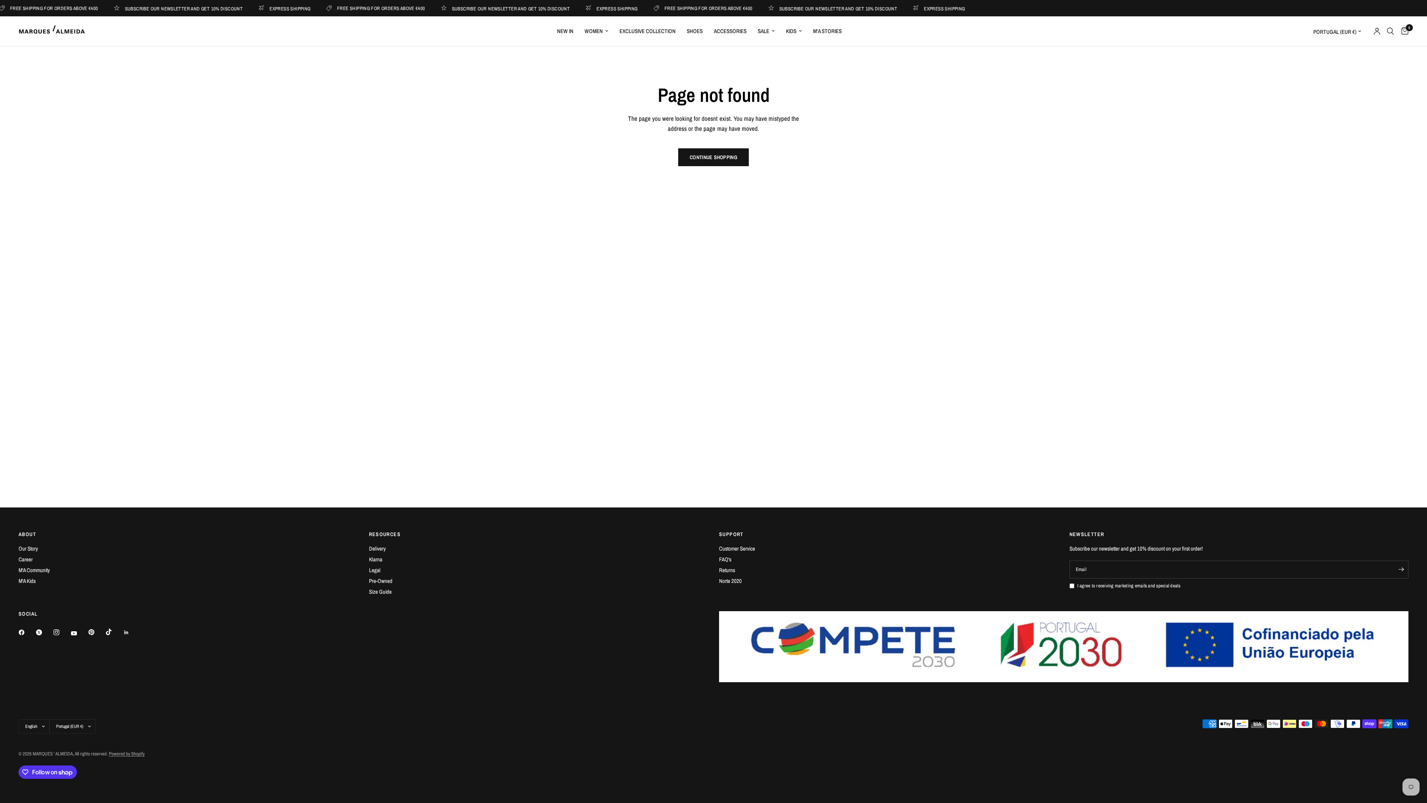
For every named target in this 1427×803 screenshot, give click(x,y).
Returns (727, 570)
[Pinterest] (96, 632)
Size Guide (380, 592)
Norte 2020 (730, 581)
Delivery (377, 548)
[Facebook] (27, 632)
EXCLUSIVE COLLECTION (647, 31)
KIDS (791, 31)
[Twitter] (44, 632)
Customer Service (737, 548)
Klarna (375, 559)
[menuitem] (565, 31)
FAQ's (725, 559)
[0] (1403, 31)
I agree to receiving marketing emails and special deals (1128, 586)
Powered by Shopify (127, 754)
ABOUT (27, 534)
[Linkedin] (131, 632)
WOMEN (594, 31)
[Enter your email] (1401, 569)
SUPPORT (731, 534)
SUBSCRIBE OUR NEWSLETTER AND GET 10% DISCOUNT (166, 8)
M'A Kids (27, 581)
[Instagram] (62, 632)
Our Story (28, 548)
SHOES (695, 31)
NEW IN (565, 31)
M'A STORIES (827, 31)
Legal (375, 570)
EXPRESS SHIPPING (272, 8)
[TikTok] (114, 632)
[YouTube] (79, 633)
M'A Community (34, 570)
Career (26, 559)
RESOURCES (385, 534)
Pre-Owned (380, 581)
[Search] (1390, 31)
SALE (763, 31)
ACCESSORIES (730, 31)
